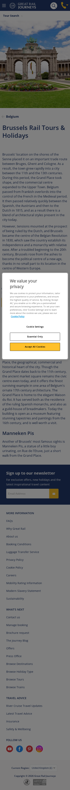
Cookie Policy (17, 316)
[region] (35, 316)
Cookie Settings (35, 326)
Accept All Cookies (35, 346)
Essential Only (35, 336)
